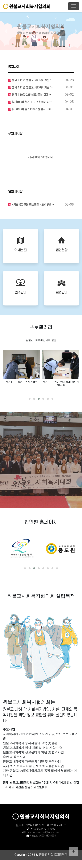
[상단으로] (73, 851)
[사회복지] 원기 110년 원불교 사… (31, 102)
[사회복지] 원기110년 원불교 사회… (32, 109)
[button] (6, 31)
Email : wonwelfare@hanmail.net (42, 832)
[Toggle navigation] (73, 6)
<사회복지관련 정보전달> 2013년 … (32, 204)
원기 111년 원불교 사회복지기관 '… (32, 87)
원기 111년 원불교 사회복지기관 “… (32, 80)
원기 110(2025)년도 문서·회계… (31, 94)
